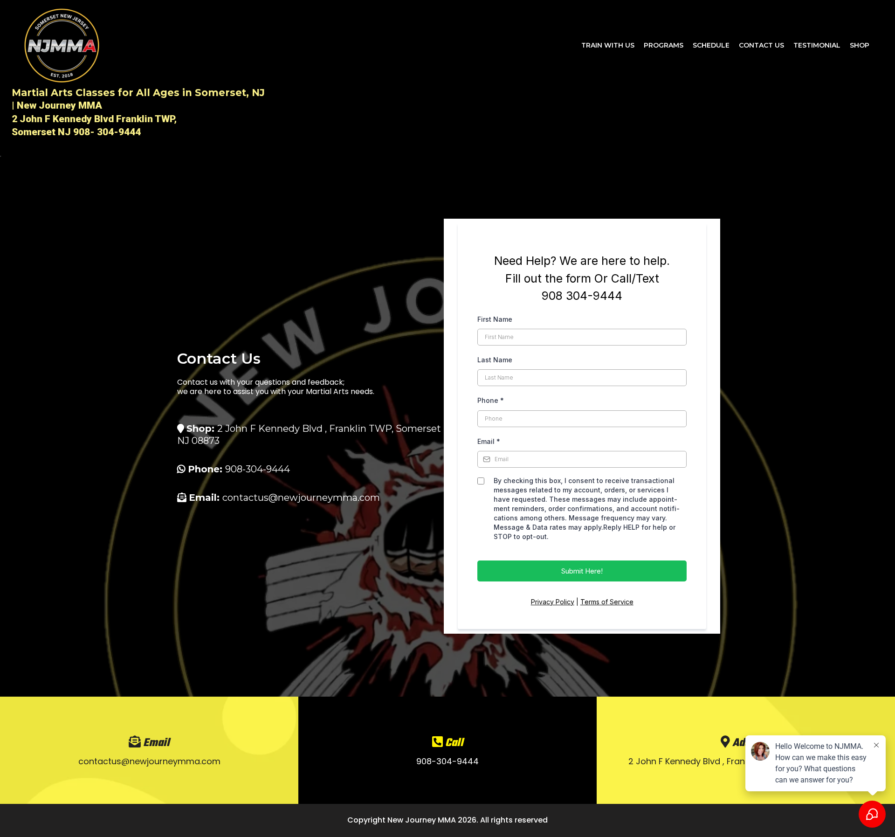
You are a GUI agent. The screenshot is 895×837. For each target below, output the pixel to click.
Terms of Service (606, 602)
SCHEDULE (711, 45)
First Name (494, 319)
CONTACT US (761, 45)
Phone (490, 400)
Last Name (494, 360)
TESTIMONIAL (816, 45)
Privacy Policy (552, 602)
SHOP (859, 45)
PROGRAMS (663, 45)
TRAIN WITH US (607, 45)
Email (488, 441)
